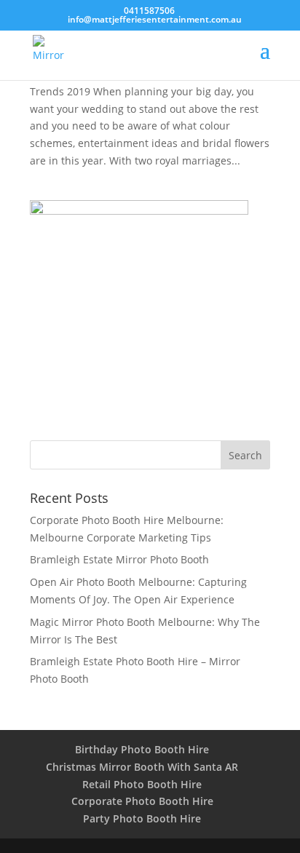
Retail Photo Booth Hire (142, 784)
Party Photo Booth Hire (142, 818)
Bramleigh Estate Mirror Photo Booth (119, 559)
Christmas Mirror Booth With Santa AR (142, 767)
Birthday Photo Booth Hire (142, 749)
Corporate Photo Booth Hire (142, 801)
